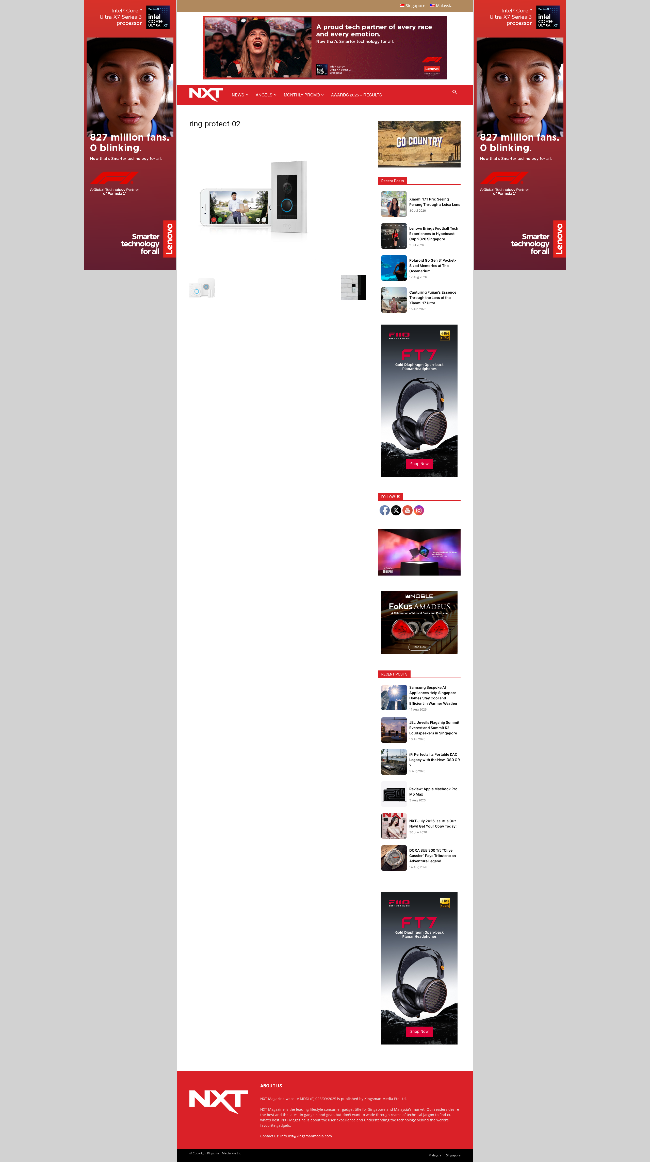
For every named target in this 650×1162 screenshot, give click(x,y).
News (238, 95)
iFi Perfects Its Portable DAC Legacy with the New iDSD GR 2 (434, 759)
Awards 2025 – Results (356, 95)
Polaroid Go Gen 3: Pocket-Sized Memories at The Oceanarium (432, 265)
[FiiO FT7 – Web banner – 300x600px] (419, 475)
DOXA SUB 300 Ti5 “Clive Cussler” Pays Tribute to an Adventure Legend (432, 855)
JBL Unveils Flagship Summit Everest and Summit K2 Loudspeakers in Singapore (434, 727)
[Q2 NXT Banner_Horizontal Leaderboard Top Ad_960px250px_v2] (325, 78)
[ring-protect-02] (252, 259)
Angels (264, 95)
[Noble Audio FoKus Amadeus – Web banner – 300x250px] (419, 652)
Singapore (453, 1155)
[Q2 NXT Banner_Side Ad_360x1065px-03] (130, 269)
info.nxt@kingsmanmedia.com (306, 1136)
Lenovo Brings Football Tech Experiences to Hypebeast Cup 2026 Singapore (433, 233)
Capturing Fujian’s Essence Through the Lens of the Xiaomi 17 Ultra (432, 297)
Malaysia (435, 1155)
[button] (454, 92)
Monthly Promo (302, 95)
